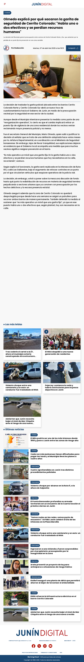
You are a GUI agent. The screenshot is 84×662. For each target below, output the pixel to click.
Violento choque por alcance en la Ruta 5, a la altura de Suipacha (53, 486)
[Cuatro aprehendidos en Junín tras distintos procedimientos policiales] (15, 472)
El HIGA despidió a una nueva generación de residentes (59, 352)
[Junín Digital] (42, 4)
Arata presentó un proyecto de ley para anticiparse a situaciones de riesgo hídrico (51, 565)
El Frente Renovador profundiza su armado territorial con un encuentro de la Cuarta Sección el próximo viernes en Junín (55, 503)
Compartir (71, 48)
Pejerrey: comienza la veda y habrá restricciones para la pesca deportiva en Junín (61, 387)
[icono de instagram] (45, 646)
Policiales (35, 466)
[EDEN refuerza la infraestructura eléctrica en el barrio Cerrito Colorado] (15, 598)
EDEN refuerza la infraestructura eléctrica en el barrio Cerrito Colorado (53, 597)
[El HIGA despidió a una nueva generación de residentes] (62, 339)
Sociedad (35, 514)
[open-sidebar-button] (5, 4)
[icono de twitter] (39, 646)
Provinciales (36, 577)
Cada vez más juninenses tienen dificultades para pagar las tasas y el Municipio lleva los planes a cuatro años (55, 456)
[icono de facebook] (33, 646)
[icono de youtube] (50, 646)
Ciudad (34, 434)
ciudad (7, 13)
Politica (35, 498)
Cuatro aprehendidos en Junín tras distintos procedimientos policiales (52, 471)
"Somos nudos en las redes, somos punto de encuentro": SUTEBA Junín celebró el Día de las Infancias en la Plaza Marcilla (53, 519)
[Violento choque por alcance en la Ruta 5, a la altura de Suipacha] (15, 488)
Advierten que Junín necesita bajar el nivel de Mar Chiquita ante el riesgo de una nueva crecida (20, 422)
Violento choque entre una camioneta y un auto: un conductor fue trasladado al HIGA (22, 387)
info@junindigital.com (20, 640)
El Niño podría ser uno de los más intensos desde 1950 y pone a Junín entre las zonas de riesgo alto (54, 439)
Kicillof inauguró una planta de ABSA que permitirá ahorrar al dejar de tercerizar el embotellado (55, 581)
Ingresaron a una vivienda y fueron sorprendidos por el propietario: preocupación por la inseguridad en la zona (54, 551)
